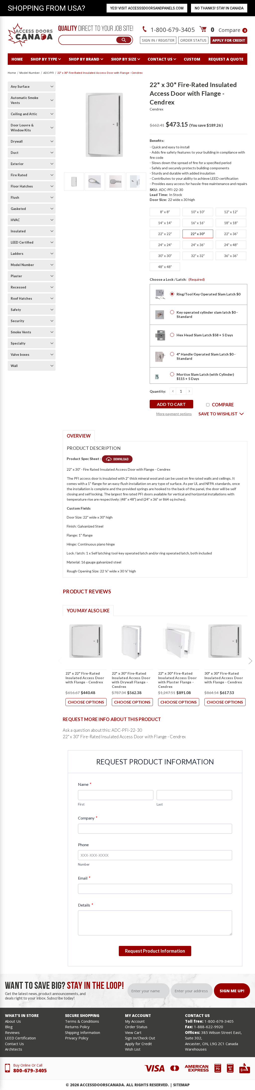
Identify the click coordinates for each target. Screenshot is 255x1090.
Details (85, 905)
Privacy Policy (76, 1037)
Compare (232, 30)
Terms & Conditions (82, 1021)
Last (160, 804)
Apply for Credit (138, 1043)
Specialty (18, 343)
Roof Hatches (21, 298)
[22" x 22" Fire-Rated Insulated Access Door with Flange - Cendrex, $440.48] (86, 641)
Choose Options (86, 702)
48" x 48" (165, 267)
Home (17, 59)
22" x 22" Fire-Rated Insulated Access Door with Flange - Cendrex (84, 677)
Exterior (17, 164)
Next (250, 661)
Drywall (17, 141)
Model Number (22, 265)
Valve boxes (20, 355)
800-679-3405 (30, 1070)
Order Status (193, 40)
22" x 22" (165, 234)
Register (166, 40)
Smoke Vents (21, 332)
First (81, 804)
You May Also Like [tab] (88, 610)
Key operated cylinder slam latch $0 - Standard (207, 314)
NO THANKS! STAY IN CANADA (219, 8)
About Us (13, 1021)
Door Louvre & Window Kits (22, 127)
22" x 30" (198, 234)
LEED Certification (20, 1037)
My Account (135, 1021)
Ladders (17, 254)
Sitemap (181, 1084)
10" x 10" (198, 212)
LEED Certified (22, 242)
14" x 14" (165, 223)
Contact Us (14, 1043)
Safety (16, 310)
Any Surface (20, 87)
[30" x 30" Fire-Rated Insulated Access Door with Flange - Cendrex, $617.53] (225, 641)
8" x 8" (165, 212)
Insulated (18, 231)
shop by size (123, 59)
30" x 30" (165, 256)
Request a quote (225, 59)
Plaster (16, 276)
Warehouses (196, 1049)
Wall (14, 366)
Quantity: (158, 391)
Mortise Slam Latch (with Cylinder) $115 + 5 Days (205, 376)
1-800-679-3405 (172, 29)
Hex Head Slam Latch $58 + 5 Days (205, 335)
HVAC (15, 220)
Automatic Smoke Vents (24, 100)
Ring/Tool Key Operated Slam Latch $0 (208, 294)
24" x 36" (198, 245)
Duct (14, 153)
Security (17, 321)
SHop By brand (84, 59)
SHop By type (44, 59)
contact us (160, 59)
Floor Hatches (22, 186)
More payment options (174, 414)
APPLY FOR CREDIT (228, 40)
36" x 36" (231, 256)
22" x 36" (231, 234)
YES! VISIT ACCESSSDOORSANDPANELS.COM (147, 8)
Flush (15, 197)
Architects (13, 1049)
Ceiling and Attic (24, 114)
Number (84, 864)
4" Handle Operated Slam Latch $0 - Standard (206, 356)
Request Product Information (155, 951)
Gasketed (18, 209)
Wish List (132, 1049)
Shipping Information (82, 1032)
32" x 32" (198, 256)
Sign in (148, 40)
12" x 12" (231, 212)
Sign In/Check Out (140, 1037)
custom (192, 59)
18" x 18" (231, 223)
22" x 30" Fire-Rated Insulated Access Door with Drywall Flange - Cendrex (131, 680)
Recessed (18, 287)
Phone (83, 844)
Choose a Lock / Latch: (177, 279)
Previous (59, 661)
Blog (9, 1026)
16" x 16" (198, 223)
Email (84, 878)
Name (84, 784)
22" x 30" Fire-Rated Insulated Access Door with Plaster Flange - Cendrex (177, 680)
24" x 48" (231, 245)
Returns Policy (77, 1026)
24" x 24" (165, 245)
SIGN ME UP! (232, 991)
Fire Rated (19, 175)
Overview (79, 436)
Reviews (12, 1032)
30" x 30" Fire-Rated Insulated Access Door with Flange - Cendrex (223, 677)
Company (87, 817)
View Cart (133, 1032)
